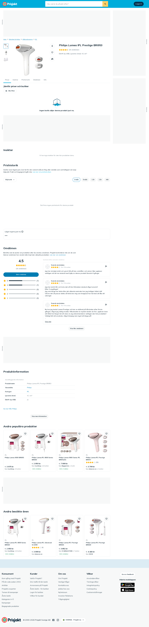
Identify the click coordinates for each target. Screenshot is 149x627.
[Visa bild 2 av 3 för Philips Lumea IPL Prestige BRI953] (6, 53)
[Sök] (105, 4)
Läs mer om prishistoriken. (42, 172)
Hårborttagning (27, 39)
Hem (5, 39)
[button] (52, 46)
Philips (29, 388)
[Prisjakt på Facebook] (53, 620)
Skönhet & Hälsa (14, 39)
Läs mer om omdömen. (58, 255)
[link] (76, 269)
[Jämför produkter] (52, 59)
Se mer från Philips (10, 409)
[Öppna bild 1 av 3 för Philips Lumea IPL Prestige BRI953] (29, 60)
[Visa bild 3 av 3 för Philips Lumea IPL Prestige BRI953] (6, 59)
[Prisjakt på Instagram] (58, 620)
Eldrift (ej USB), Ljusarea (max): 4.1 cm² (73, 54)
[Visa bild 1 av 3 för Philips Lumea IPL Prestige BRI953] (6, 46)
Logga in (138, 4)
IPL (36, 39)
